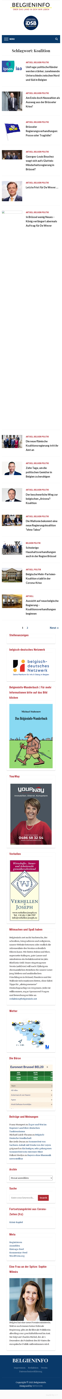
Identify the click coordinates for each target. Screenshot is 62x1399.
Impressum (19, 1367)
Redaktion (33, 1367)
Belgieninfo (30, 1360)
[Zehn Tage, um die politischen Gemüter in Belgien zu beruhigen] (12, 468)
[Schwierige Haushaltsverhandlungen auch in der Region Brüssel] (12, 548)
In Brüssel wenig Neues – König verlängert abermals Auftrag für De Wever (41, 221)
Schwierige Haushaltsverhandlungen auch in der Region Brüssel (41, 552)
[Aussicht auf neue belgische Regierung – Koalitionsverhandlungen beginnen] (12, 601)
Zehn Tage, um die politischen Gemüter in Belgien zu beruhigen (39, 472)
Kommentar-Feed (18, 1252)
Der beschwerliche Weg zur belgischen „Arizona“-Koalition (42, 499)
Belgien (37, 62)
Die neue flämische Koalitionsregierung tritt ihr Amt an (42, 445)
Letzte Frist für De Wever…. (42, 187)
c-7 (56, 1395)
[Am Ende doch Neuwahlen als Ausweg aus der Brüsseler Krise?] (12, 101)
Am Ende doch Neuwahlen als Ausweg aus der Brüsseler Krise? (43, 102)
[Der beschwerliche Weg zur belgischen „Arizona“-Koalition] (12, 494)
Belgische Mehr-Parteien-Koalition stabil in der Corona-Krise (41, 578)
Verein (44, 1367)
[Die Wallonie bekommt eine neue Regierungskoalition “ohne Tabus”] (12, 520)
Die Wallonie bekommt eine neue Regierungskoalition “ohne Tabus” (41, 525)
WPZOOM (37, 1386)
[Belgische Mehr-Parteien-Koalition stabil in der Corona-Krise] (12, 575)
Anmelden (14, 1245)
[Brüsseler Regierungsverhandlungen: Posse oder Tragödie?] (12, 130)
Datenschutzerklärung (30, 1371)
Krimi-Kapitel (16, 1222)
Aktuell (30, 62)
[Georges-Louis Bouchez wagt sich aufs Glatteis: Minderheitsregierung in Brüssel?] (12, 154)
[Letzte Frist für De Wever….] (12, 191)
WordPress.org (17, 1256)
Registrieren (15, 1242)
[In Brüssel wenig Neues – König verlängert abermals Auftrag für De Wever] (12, 318)
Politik (45, 62)
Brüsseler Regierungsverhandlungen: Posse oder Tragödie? (42, 131)
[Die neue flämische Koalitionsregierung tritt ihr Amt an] (12, 441)
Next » (54, 627)
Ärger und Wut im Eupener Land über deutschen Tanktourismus (27, 1128)
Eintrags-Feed (16, 1249)
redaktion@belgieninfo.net (23, 999)
